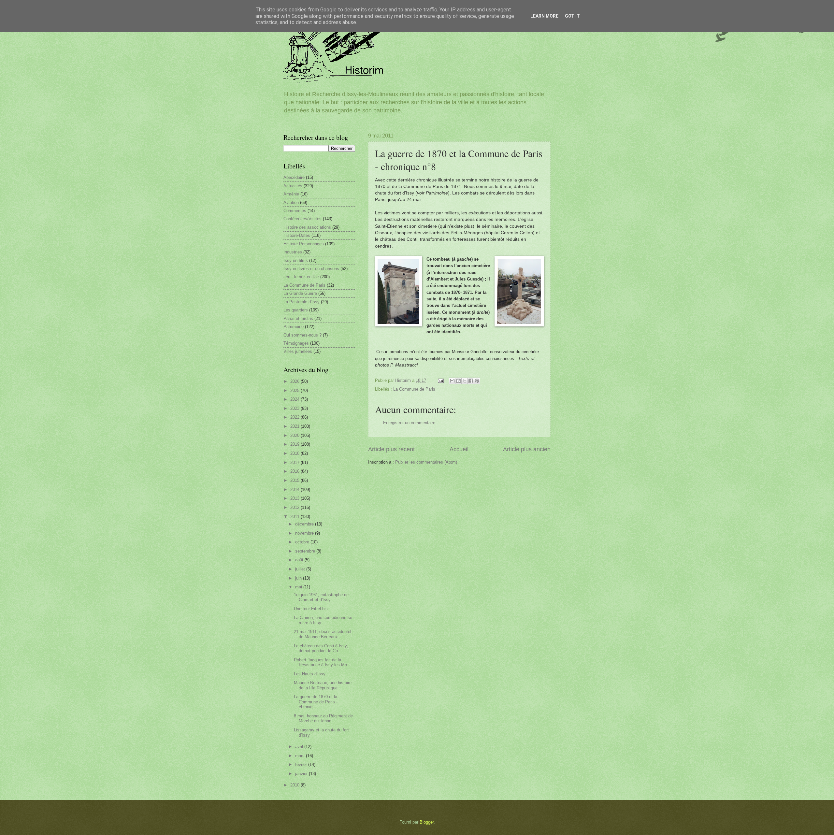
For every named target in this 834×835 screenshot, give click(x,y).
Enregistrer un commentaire (409, 422)
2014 (295, 489)
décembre (305, 524)
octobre (302, 542)
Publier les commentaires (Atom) (426, 462)
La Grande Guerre (300, 293)
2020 (295, 435)
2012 (295, 507)
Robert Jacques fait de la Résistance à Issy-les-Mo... (322, 662)
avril (299, 746)
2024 (295, 399)
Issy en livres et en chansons (311, 268)
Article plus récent (391, 449)
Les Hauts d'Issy (309, 673)
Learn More (544, 16)
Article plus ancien (527, 449)
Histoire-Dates (296, 235)
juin (299, 578)
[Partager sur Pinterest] (477, 381)
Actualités (292, 185)
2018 (295, 453)
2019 (295, 444)
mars (300, 755)
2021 (295, 426)
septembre (305, 551)
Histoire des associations (307, 227)
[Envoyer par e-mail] (452, 381)
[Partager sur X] (464, 381)
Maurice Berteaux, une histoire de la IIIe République (323, 685)
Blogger (427, 822)
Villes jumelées (297, 351)
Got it (572, 16)
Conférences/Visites (302, 218)
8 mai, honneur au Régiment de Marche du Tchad (323, 718)
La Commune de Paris (414, 389)
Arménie (291, 194)
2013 (295, 498)
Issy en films (295, 260)
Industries (292, 252)
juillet (300, 569)
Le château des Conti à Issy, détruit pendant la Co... (321, 648)
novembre (305, 533)
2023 (295, 408)
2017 (295, 462)
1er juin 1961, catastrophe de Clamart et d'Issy (321, 597)
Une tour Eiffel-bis (311, 608)
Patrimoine (293, 326)
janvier (302, 773)
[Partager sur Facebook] (470, 381)
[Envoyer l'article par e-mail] (440, 380)
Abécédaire (294, 177)
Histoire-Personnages (303, 243)
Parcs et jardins (298, 318)
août (300, 559)
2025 (295, 390)
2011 (295, 516)
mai (299, 586)
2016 (295, 471)
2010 (295, 785)
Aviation (291, 202)
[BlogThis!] (458, 381)
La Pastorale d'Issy (301, 301)
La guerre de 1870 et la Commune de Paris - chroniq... (316, 701)
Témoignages (296, 343)
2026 (295, 381)
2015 (295, 480)
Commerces (294, 210)
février (301, 764)
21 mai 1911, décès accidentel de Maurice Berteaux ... (322, 634)
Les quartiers (295, 310)
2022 (295, 417)
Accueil (459, 449)
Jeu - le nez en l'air (301, 276)
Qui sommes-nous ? (302, 335)
